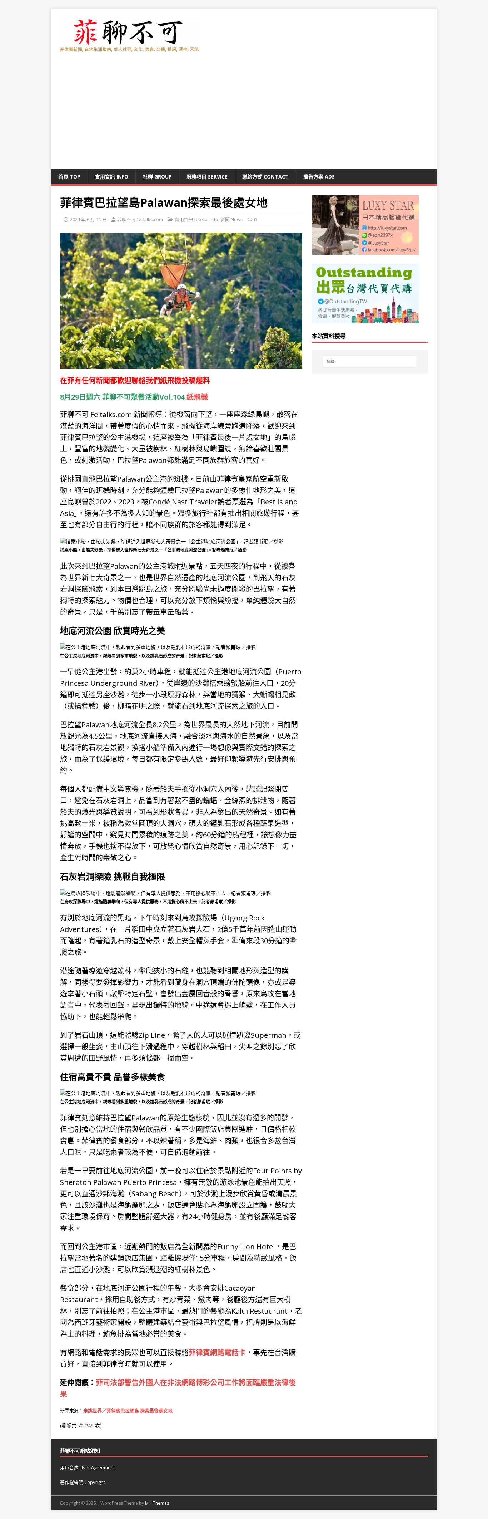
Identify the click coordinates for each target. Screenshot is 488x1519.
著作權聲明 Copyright (82, 1482)
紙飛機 (170, 380)
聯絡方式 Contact (265, 176)
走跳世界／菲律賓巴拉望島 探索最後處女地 (128, 1410)
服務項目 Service (207, 176)
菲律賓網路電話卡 (217, 1352)
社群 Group (157, 176)
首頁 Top (69, 176)
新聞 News (231, 219)
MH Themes (157, 1503)
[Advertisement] (244, 115)
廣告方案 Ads (319, 176)
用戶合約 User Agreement (87, 1467)
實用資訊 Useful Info (196, 219)
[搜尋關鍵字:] (369, 362)
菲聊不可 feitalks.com (140, 219)
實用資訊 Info (111, 176)
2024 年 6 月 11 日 (88, 219)
